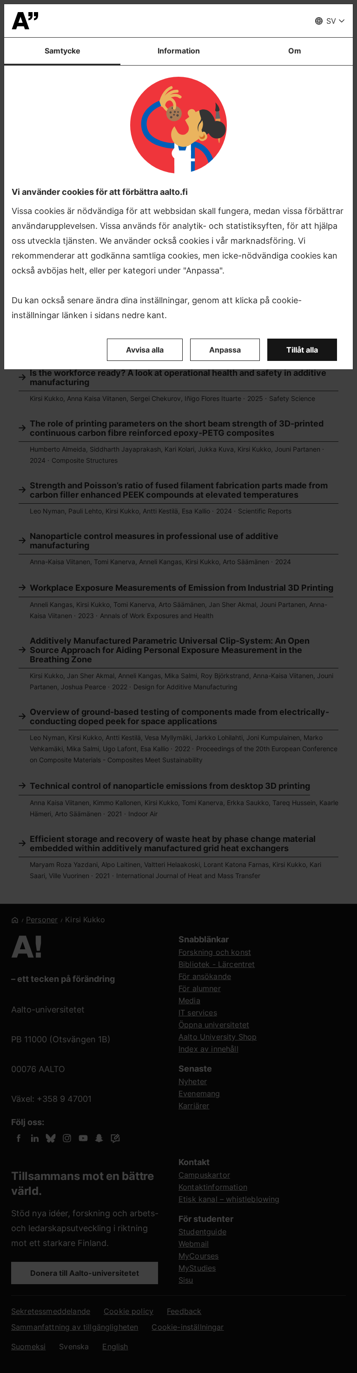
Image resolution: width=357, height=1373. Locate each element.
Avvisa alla (145, 349)
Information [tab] (179, 50)
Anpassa (225, 349)
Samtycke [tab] (62, 50)
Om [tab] (294, 50)
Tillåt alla (302, 349)
